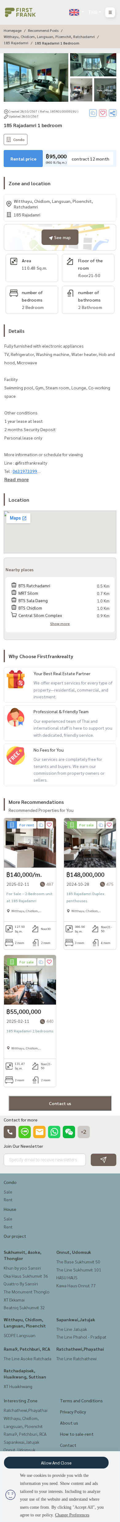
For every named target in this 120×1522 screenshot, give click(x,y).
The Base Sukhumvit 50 (78, 1261)
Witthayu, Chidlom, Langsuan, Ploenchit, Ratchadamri (49, 36)
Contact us (60, 1103)
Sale (8, 1191)
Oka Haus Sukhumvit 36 (26, 1276)
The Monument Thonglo (27, 1291)
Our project (15, 1236)
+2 (83, 1132)
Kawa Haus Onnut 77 (76, 1285)
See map (62, 237)
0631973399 (25, 471)
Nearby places (20, 569)
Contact (68, 1445)
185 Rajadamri (16, 42)
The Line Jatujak (71, 1329)
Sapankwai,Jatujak (75, 1319)
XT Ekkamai (14, 1299)
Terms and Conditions (81, 1400)
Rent (8, 1199)
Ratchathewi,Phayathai (80, 1349)
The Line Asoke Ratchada (27, 1358)
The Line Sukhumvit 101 (78, 1269)
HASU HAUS (67, 1277)
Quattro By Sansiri (21, 1283)
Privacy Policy (73, 1411)
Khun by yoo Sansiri (22, 1268)
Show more (60, 623)
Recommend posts (43, 30)
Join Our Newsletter (23, 1146)
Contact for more (21, 1119)
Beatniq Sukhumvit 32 (24, 1307)
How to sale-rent (77, 1434)
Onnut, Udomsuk (73, 1252)
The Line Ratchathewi (76, 1358)
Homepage (13, 30)
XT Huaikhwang (18, 1386)
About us (69, 1423)
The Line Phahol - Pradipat (81, 1337)
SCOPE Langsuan (19, 1335)
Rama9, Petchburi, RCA (27, 1349)
